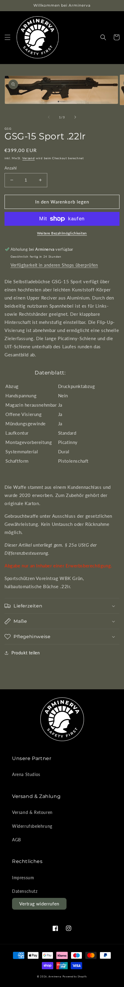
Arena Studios (26, 774)
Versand (28, 158)
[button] (7, 37)
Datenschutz (25, 891)
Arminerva (54, 976)
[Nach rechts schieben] (75, 117)
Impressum (23, 877)
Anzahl (11, 168)
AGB (16, 839)
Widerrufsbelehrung (32, 826)
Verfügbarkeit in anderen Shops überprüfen (54, 265)
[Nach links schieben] (48, 117)
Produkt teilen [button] (25, 652)
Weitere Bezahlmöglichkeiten (62, 233)
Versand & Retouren (32, 812)
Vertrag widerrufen (39, 903)
